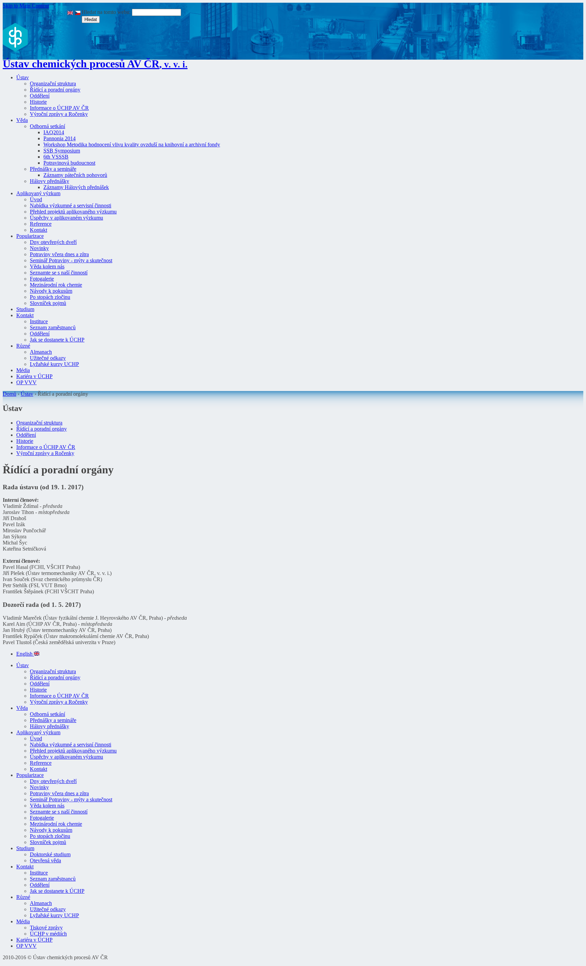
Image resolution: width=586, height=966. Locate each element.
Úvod (36, 199)
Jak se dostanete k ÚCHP (57, 340)
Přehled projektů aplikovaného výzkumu (73, 211)
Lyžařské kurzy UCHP (54, 364)
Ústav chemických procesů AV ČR (95, 64)
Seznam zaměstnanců (53, 327)
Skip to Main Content (26, 5)
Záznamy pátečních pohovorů (75, 175)
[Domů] (15, 50)
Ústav (22, 77)
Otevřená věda (45, 860)
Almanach (41, 352)
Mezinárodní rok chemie (56, 285)
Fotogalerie (42, 279)
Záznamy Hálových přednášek (76, 187)
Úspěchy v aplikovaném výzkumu (66, 218)
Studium (25, 309)
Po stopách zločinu (50, 297)
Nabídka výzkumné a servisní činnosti (70, 205)
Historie (38, 102)
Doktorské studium (50, 854)
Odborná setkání (47, 126)
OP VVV (26, 382)
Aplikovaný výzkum (38, 193)
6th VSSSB (56, 157)
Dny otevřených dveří (53, 242)
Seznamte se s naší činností (58, 272)
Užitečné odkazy (48, 358)
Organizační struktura (53, 83)
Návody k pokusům (51, 291)
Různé (23, 346)
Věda (22, 120)
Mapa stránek (34, 13)
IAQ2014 (53, 132)
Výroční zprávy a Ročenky (59, 114)
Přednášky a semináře (53, 169)
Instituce (39, 321)
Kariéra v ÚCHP (34, 376)
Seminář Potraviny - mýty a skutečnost (71, 260)
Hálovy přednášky (49, 181)
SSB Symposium (61, 150)
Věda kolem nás (47, 266)
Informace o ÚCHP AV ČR (59, 108)
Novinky (39, 248)
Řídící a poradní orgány (55, 90)
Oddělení (40, 96)
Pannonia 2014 (59, 138)
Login (10, 13)
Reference (41, 224)
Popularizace (30, 236)
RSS (58, 13)
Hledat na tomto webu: (107, 12)
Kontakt (38, 230)
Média (23, 370)
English (25, 654)
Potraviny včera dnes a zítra (59, 254)
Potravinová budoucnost (69, 163)
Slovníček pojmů (48, 303)
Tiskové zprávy (46, 927)
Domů (9, 394)
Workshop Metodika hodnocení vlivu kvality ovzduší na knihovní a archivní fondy (131, 144)
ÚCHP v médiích (48, 934)
